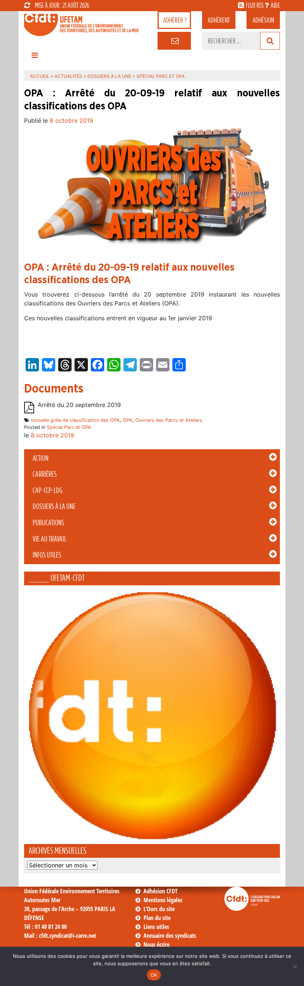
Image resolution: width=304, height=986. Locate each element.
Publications (48, 523)
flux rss (255, 5)
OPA (127, 420)
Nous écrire (156, 944)
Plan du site (157, 918)
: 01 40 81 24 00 (45, 927)
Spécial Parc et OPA (69, 427)
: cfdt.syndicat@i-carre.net (60, 936)
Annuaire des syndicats (169, 936)
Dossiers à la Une (54, 506)
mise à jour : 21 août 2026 (62, 5)
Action (41, 458)
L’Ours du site (159, 909)
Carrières (45, 474)
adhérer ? (174, 20)
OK (154, 975)
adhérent (219, 20)
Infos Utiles (47, 555)
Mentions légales (162, 900)
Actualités (68, 76)
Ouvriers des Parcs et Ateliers (168, 420)
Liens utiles (156, 927)
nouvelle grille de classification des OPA (75, 420)
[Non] (294, 966)
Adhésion (263, 20)
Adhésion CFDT (160, 891)
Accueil (39, 76)
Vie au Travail (49, 539)
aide (275, 5)
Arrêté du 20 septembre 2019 (79, 404)
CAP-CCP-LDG (47, 490)
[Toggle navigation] (34, 57)
